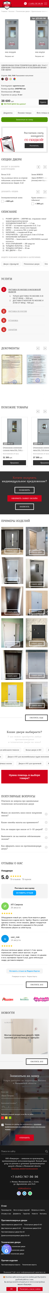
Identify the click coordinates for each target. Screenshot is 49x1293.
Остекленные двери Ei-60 (32, 1228)
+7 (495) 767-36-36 (35, 4)
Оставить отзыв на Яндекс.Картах (24, 971)
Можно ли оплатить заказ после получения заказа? (21, 814)
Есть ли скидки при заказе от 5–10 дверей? (22, 829)
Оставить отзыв (24, 893)
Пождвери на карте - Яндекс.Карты (24, 976)
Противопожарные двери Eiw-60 (13, 1232)
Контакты (43, 1214)
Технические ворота (29, 1265)
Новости (35, 1214)
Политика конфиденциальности (24, 1168)
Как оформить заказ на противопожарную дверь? (21, 847)
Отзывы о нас (6, 1214)
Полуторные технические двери (12, 1250)
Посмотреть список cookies (30, 1289)
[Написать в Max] (19, 1193)
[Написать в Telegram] (24, 1193)
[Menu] (45, 3)
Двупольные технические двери (12, 1254)
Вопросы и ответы (38, 1210)
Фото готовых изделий (21, 1210)
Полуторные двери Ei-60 (33, 1225)
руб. (7, 457)
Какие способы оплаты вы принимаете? (20, 822)
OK (11, 1289)
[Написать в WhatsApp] (30, 1193)
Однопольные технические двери (13, 1246)
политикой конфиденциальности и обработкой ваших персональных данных (25, 1126)
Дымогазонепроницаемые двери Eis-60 (15, 1235)
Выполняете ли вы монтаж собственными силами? (20, 837)
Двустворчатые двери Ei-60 (11, 1228)
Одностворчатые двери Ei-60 (11, 1225)
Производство (6, 1210)
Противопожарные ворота (10, 1265)
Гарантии (26, 1214)
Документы (17, 1214)
